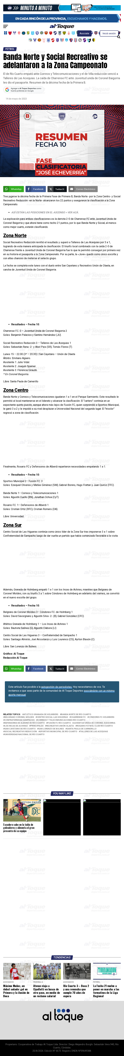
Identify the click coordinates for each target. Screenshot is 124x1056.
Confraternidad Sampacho (20, 720)
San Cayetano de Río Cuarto (20, 729)
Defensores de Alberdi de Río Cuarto (25, 723)
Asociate (84, 33)
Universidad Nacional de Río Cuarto (24, 734)
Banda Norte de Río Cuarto (76, 714)
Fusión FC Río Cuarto (59, 723)
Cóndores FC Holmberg (101, 717)
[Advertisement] (62, 297)
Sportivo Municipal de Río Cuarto (58, 732)
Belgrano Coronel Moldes (19, 717)
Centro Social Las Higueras (52, 717)
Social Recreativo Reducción (21, 732)
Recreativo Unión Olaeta (60, 726)
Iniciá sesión (109, 33)
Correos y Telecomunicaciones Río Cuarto (61, 720)
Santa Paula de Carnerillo (81, 729)
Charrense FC (78, 717)
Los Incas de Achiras (16, 726)
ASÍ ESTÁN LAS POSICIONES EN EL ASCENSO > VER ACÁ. (45, 212)
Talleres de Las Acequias (94, 732)
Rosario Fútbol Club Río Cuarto (95, 726)
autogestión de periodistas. (56, 686)
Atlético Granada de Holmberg (41, 714)
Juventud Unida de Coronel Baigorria (94, 723)
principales (37, 726)
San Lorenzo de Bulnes (51, 729)
